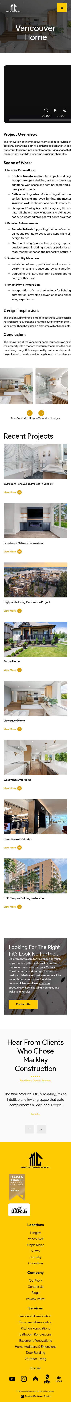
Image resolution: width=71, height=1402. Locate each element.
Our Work (35, 1281)
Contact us (23, 1004)
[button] (62, 7)
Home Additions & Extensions (35, 1347)
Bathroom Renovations (35, 1334)
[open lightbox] (16, 386)
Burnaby (36, 1257)
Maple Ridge (35, 1245)
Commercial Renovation (35, 1322)
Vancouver (35, 1239)
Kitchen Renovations (35, 1328)
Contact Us (35, 1287)
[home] (12, 7)
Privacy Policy (35, 1299)
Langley (35, 1233)
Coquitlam (35, 1263)
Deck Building (35, 1353)
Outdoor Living (35, 1359)
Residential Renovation (35, 1316)
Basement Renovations (35, 1341)
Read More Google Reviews (35, 1080)
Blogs (35, 1293)
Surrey (35, 1251)
